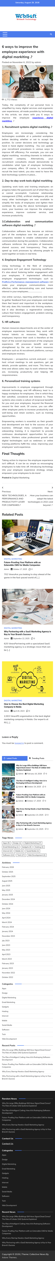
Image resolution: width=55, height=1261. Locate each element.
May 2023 (6, 950)
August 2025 (7, 881)
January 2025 (7, 895)
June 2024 (6, 908)
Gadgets (26, 847)
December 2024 (8, 899)
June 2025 (6, 886)
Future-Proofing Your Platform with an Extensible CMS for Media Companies (22, 564)
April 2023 (6, 954)
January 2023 (7, 968)
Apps (6, 843)
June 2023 (6, 945)
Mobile (19, 851)
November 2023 (8, 936)
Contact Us (7, 1143)
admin (38, 62)
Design (17, 843)
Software (8, 855)
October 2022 (7, 977)
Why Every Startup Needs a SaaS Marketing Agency (23, 1071)
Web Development (36, 855)
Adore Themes (9, 1257)
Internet (7, 851)
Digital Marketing (20, 477)
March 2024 (7, 922)
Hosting (39, 847)
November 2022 (8, 973)
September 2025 (8, 876)
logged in (19, 743)
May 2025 (6, 890)
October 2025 (7, 872)
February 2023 (8, 963)
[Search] (51, 34)
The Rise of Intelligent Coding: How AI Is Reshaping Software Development (31, 782)
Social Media (32, 851)
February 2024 (8, 927)
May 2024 (6, 913)
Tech (21, 855)
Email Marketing (11, 847)
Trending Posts (38, 758)
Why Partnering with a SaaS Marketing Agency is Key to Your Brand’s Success (27, 633)
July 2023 (5, 940)
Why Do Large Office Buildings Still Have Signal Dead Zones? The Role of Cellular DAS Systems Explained (33, 767)
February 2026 (8, 867)
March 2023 (7, 959)
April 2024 (6, 918)
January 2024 (7, 931)
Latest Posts (12, 758)
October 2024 (7, 904)
